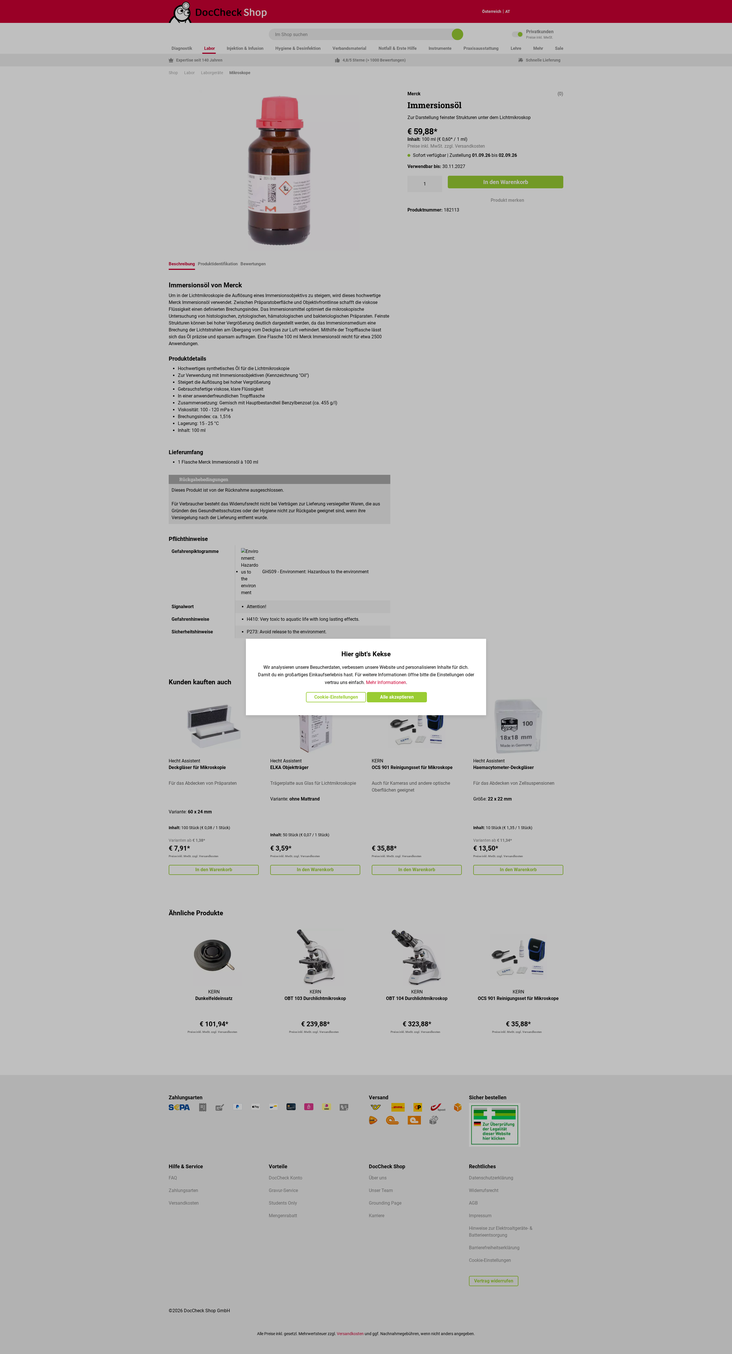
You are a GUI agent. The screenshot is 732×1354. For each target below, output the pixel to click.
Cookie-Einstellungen (336, 697)
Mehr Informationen (386, 682)
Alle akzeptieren (397, 697)
